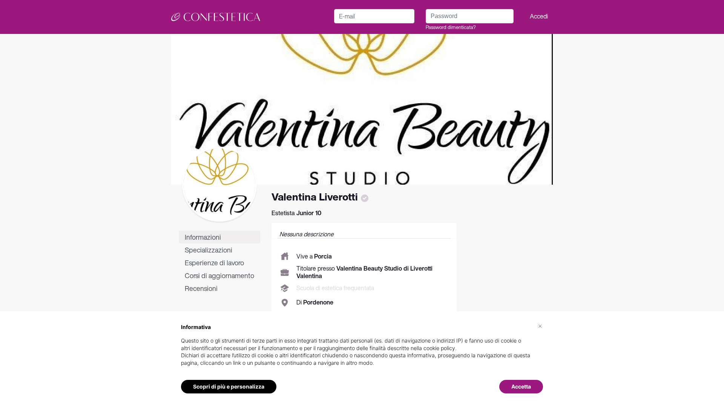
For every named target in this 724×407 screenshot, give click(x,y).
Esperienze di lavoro (214, 263)
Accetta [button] (521, 386)
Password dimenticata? (451, 27)
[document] (362, 350)
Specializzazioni (208, 250)
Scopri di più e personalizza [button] (228, 386)
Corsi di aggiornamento (219, 275)
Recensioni (201, 288)
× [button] (540, 325)
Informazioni (203, 237)
